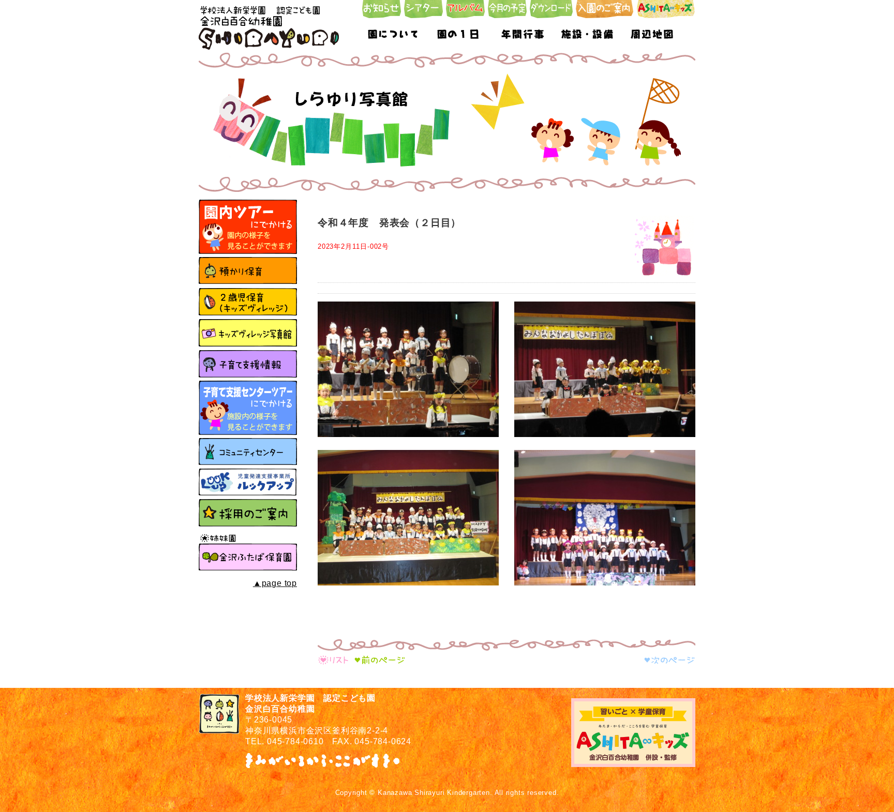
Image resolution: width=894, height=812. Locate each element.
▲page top (275, 583)
